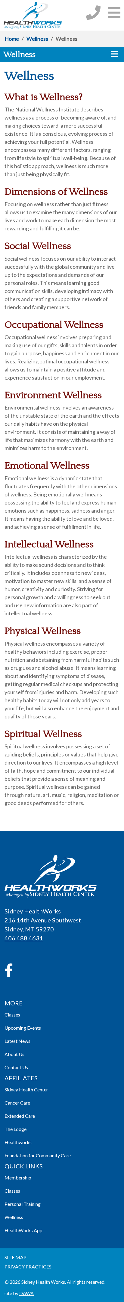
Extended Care (20, 1116)
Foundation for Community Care (38, 1155)
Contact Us (16, 1067)
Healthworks (18, 1142)
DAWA (26, 1293)
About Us (14, 1054)
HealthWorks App (23, 1230)
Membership (18, 1177)
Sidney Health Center (26, 1089)
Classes (12, 1014)
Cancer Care (17, 1102)
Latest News (17, 1041)
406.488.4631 (24, 938)
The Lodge (15, 1129)
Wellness (37, 38)
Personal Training (23, 1204)
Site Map (15, 1257)
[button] (114, 12)
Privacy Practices (28, 1266)
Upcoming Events (23, 1028)
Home (12, 38)
